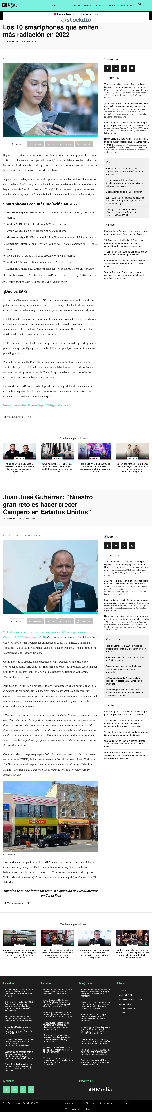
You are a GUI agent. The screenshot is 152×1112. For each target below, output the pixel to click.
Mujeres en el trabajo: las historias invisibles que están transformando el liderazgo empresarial (56, 1038)
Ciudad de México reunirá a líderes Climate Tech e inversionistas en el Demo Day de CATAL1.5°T (124, 263)
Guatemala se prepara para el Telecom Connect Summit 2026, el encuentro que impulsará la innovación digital (19, 1054)
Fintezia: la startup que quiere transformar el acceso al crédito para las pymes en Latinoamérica (58, 1061)
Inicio (7, 58)
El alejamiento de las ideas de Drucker (124, 191)
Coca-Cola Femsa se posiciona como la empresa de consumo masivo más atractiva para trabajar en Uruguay (95, 1005)
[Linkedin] (115, 68)
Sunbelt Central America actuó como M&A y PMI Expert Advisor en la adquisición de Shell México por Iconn (95, 1030)
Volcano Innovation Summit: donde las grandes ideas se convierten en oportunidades (126, 253)
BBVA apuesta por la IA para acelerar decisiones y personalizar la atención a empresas (94, 1017)
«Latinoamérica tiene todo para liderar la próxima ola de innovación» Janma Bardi (57, 991)
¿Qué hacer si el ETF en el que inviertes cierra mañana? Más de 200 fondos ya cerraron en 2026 (126, 106)
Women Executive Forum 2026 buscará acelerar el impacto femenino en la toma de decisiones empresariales (124, 275)
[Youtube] (132, 68)
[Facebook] (107, 68)
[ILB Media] (100, 1089)
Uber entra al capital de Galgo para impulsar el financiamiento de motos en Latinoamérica (95, 1041)
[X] (124, 68)
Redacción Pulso (12, 41)
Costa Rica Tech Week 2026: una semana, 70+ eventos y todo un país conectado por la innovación (19, 1067)
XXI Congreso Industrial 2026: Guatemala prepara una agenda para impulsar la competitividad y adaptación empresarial (123, 243)
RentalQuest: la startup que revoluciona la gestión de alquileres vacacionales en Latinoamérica (56, 1025)
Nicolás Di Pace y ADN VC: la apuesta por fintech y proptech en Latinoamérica (57, 1049)
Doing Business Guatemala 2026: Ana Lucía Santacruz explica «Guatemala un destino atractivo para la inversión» (57, 1003)
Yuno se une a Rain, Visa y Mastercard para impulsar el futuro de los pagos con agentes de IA (126, 87)
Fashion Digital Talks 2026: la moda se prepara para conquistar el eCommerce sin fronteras (126, 124)
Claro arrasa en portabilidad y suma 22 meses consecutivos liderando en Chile (95, 1062)
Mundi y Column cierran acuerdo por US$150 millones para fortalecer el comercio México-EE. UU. (123, 212)
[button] (140, 3)
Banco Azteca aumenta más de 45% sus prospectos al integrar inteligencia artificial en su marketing (125, 200)
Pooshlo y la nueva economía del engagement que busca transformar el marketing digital (57, 1014)
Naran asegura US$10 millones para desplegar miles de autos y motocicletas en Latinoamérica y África (126, 141)
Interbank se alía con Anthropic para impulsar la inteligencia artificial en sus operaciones (95, 1051)
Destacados (22, 58)
